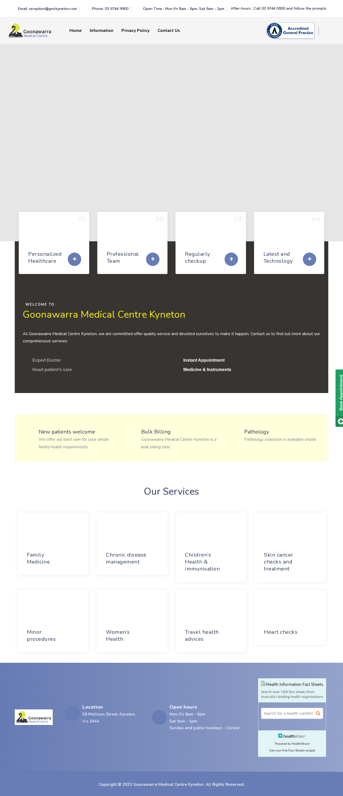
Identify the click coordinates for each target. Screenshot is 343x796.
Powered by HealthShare (292, 744)
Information (101, 31)
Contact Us (169, 31)
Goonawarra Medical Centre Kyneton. (168, 784)
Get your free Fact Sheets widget (292, 751)
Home (75, 31)
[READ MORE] (74, 259)
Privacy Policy (135, 31)
